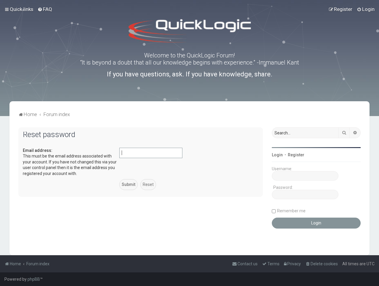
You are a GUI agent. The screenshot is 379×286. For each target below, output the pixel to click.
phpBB (34, 279)
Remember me (291, 210)
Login (277, 154)
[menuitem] (45, 9)
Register (296, 154)
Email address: (37, 150)
